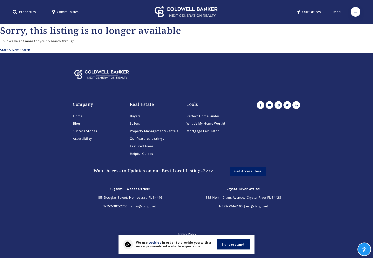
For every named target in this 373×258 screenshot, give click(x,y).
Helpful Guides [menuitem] (141, 154)
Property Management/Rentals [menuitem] (154, 131)
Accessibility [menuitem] (82, 138)
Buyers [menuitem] (135, 116)
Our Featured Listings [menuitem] (147, 138)
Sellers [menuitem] (135, 123)
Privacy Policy (187, 234)
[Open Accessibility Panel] (364, 249)
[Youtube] (268, 105)
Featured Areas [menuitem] (141, 146)
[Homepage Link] (186, 11)
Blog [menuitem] (76, 123)
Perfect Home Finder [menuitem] (202, 116)
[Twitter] (286, 105)
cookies (155, 242)
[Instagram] (277, 105)
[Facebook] (259, 105)
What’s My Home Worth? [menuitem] (205, 123)
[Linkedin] (295, 105)
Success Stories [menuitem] (85, 131)
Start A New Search (15, 50)
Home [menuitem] (77, 116)
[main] (186, 38)
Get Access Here (247, 171)
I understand (233, 244)
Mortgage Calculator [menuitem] (202, 131)
